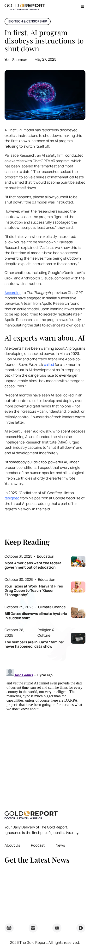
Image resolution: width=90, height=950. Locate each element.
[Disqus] (45, 726)
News (60, 845)
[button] (80, 6)
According (13, 292)
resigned (12, 498)
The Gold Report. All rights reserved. (45, 942)
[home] (25, 6)
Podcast (38, 845)
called (49, 364)
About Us (12, 845)
